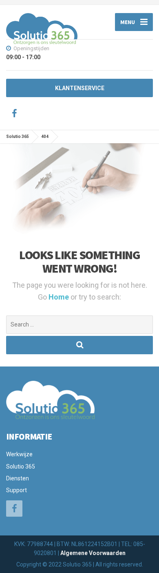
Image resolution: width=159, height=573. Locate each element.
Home (60, 297)
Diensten (17, 478)
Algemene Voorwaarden (93, 553)
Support (16, 490)
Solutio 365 (20, 466)
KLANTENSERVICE (79, 88)
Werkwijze (19, 454)
